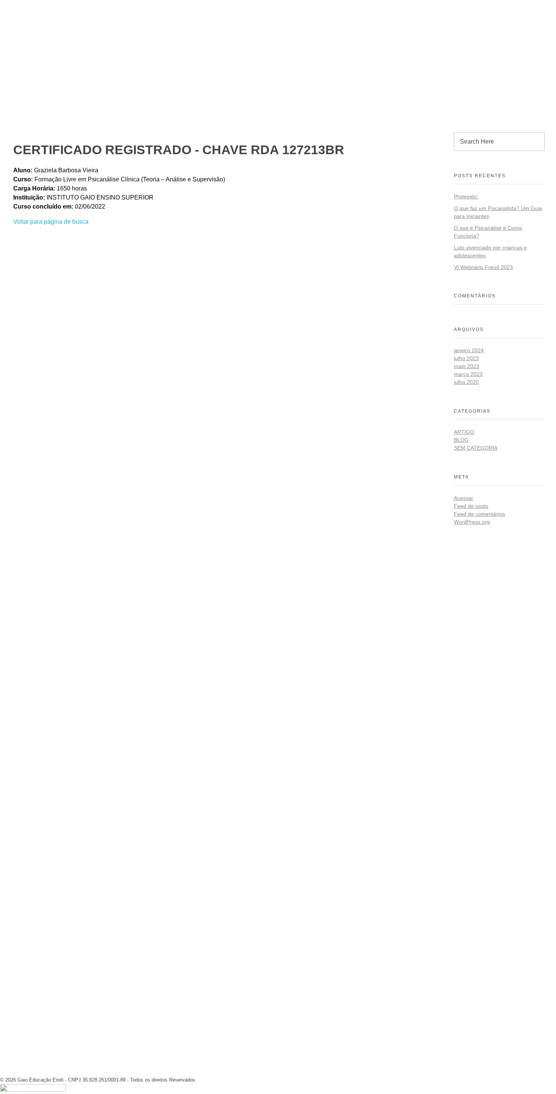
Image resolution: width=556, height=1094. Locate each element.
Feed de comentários (479, 514)
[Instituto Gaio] (37, 6)
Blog (461, 440)
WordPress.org (472, 522)
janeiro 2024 (469, 350)
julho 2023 (466, 358)
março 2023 (468, 374)
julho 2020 (466, 382)
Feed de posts (471, 506)
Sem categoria (475, 448)
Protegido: (466, 196)
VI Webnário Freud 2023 (483, 267)
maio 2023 (466, 366)
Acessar (463, 498)
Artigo (464, 432)
